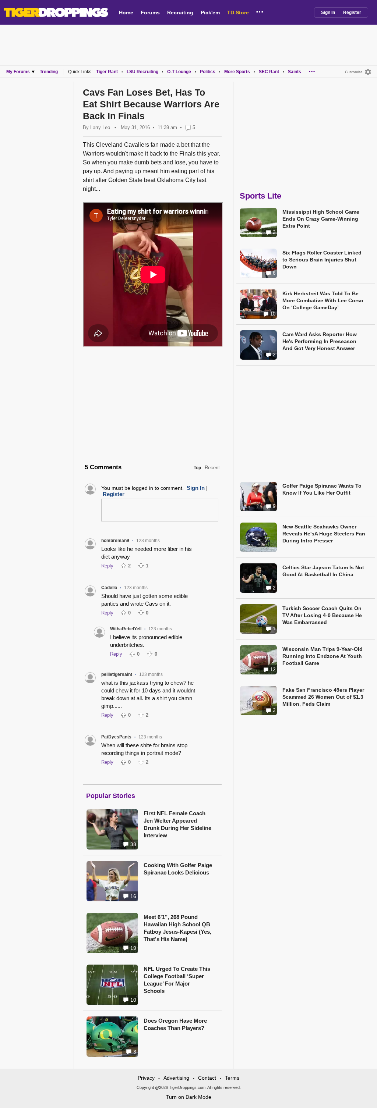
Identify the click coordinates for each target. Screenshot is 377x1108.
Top (197, 467)
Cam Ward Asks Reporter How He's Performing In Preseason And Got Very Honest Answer (319, 341)
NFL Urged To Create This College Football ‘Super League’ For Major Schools (177, 980)
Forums (150, 12)
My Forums (18, 71)
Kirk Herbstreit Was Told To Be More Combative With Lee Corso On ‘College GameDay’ (322, 300)
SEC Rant (269, 71)
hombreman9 (115, 540)
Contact (207, 1078)
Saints (294, 71)
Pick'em (210, 12)
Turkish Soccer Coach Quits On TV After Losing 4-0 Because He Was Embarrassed (322, 615)
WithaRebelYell (125, 628)
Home (126, 12)
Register (352, 12)
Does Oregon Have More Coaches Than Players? (175, 1024)
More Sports (237, 71)
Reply (107, 566)
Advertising (176, 1078)
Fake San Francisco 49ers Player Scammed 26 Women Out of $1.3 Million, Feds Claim (323, 697)
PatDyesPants (116, 737)
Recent (212, 467)
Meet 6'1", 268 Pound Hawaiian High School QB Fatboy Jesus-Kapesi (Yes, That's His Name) (177, 928)
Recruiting (180, 12)
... (260, 11)
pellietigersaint (116, 674)
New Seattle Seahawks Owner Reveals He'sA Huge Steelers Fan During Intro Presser (323, 534)
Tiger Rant (107, 71)
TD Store (238, 12)
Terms (232, 1078)
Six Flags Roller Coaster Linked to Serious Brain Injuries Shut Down (322, 260)
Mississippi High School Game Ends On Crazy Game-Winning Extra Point (320, 219)
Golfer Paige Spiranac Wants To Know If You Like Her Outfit (322, 489)
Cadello (109, 587)
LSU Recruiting (142, 71)
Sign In (328, 12)
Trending (49, 71)
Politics (207, 71)
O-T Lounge (179, 71)
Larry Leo (100, 127)
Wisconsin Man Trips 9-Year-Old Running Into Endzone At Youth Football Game (322, 656)
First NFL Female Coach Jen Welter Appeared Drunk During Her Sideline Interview (177, 824)
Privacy (146, 1078)
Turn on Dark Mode (188, 1097)
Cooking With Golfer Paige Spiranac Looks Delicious (178, 869)
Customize (354, 72)
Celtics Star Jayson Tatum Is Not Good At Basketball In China (323, 570)
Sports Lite (260, 195)
